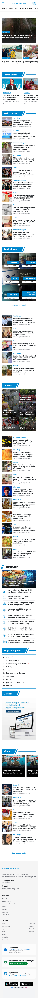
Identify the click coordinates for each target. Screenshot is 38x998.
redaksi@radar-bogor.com (11, 889)
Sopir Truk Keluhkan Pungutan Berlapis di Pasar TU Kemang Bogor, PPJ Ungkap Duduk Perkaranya (23, 455)
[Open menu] (3, 3)
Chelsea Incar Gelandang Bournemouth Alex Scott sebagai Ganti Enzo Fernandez (24, 529)
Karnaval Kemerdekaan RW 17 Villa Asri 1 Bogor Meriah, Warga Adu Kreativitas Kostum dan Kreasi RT (20, 592)
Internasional (6, 926)
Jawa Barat (32, 929)
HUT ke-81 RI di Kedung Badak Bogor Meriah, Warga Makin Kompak (21, 604)
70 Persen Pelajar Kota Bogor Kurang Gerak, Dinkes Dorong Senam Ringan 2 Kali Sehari (23, 160)
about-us (5, 912)
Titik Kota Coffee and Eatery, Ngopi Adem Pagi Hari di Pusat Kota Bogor (24, 466)
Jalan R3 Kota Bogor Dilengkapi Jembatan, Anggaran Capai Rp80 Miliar (11, 62)
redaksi (4, 898)
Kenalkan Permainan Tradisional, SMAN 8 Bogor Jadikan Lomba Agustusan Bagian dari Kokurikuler (20, 598)
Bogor (3, 929)
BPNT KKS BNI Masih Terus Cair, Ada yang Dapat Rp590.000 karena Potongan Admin (24, 197)
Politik (3, 932)
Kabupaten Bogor (19, 143)
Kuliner (15, 366)
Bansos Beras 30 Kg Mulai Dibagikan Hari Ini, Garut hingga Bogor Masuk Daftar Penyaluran (24, 827)
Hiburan (31, 926)
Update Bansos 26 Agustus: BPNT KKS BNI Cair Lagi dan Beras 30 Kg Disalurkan (24, 333)
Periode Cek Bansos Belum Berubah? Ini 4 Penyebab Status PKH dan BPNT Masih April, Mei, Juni (21, 643)
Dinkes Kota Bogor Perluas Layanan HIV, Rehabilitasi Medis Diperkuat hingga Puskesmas (24, 839)
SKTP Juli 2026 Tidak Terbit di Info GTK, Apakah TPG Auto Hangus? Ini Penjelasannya (20, 630)
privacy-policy (6, 901)
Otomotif (5, 940)
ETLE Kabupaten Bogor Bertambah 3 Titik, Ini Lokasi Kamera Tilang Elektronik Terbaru (21, 624)
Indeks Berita (6, 915)
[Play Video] (13, 762)
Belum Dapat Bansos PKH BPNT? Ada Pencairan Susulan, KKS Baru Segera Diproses (24, 222)
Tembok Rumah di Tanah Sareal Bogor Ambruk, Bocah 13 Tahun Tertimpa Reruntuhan (24, 358)
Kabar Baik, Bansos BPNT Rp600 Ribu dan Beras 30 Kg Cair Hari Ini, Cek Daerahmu (24, 553)
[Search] (34, 3)
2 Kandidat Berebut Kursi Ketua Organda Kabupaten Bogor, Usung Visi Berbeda (24, 147)
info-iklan (5, 909)
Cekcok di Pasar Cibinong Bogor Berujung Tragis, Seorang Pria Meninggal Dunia (24, 442)
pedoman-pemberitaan (10, 904)
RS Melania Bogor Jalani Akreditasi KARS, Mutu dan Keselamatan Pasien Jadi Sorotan (22, 123)
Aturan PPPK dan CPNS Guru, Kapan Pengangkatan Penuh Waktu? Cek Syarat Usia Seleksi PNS (24, 321)
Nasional (4, 923)
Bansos (15, 168)
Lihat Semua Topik (19, 305)
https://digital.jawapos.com (17, 975)
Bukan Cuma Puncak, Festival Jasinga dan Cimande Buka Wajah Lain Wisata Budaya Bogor (23, 185)
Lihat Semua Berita (19, 853)
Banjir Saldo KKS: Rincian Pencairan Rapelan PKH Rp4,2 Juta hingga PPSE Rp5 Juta (23, 814)
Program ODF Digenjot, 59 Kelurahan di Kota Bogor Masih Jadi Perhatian (11, 98)
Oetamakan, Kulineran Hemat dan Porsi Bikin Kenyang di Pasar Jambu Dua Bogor (24, 370)
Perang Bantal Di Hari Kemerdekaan (27, 414)
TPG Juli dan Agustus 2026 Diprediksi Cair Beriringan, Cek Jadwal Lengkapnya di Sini (19, 583)
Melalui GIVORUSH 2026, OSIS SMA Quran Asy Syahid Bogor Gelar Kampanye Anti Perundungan (20, 617)
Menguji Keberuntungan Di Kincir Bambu (27, 429)
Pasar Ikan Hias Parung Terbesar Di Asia (9, 412)
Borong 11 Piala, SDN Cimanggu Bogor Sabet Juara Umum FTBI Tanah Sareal (21, 636)
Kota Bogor (17, 118)
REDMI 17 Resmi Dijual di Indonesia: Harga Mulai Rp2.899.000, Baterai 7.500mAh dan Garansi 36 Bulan (24, 135)
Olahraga (16, 487)
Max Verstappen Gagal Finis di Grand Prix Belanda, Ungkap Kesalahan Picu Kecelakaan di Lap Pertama (24, 492)
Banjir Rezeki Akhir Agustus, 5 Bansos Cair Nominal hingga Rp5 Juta (24, 345)
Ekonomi (16, 130)
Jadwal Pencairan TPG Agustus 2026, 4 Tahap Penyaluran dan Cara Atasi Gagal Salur (24, 504)
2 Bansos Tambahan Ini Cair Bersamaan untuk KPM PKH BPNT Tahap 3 (24, 479)
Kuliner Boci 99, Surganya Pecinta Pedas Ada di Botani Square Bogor (23, 516)
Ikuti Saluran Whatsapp (18, 963)
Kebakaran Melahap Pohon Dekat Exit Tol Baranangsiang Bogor (17, 36)
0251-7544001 (6, 883)
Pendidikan (17, 316)
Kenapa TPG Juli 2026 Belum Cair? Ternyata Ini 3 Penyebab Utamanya (20, 610)
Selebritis (16, 785)
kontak (4, 907)
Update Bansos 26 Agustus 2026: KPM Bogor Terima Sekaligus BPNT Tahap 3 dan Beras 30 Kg (23, 173)
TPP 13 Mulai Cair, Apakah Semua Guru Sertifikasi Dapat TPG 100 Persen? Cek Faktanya (24, 802)
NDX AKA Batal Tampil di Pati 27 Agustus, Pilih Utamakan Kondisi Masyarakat (24, 789)
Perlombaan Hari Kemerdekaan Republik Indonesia (10, 429)
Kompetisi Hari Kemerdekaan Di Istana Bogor (26, 399)
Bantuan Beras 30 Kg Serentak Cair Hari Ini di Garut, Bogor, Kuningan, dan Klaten (24, 209)
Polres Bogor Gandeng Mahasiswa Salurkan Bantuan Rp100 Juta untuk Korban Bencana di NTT (23, 235)
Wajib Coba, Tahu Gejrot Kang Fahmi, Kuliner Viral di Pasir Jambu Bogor (24, 541)
